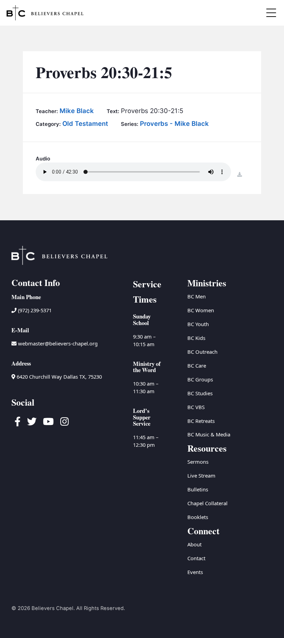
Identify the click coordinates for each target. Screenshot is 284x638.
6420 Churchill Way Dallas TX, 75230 (58, 376)
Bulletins (197, 489)
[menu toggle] (271, 13)
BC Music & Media (208, 434)
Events (195, 571)
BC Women (200, 310)
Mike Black (77, 110)
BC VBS (196, 407)
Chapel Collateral (207, 503)
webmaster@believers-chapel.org (58, 343)
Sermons (197, 461)
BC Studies (200, 393)
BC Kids (196, 337)
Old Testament (85, 123)
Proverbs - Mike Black (174, 123)
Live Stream (201, 475)
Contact (196, 558)
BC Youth (198, 324)
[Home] (45, 12)
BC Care (196, 365)
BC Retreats (201, 420)
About (194, 544)
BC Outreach (202, 351)
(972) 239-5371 (34, 310)
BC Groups (200, 379)
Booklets (197, 517)
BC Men (196, 296)
